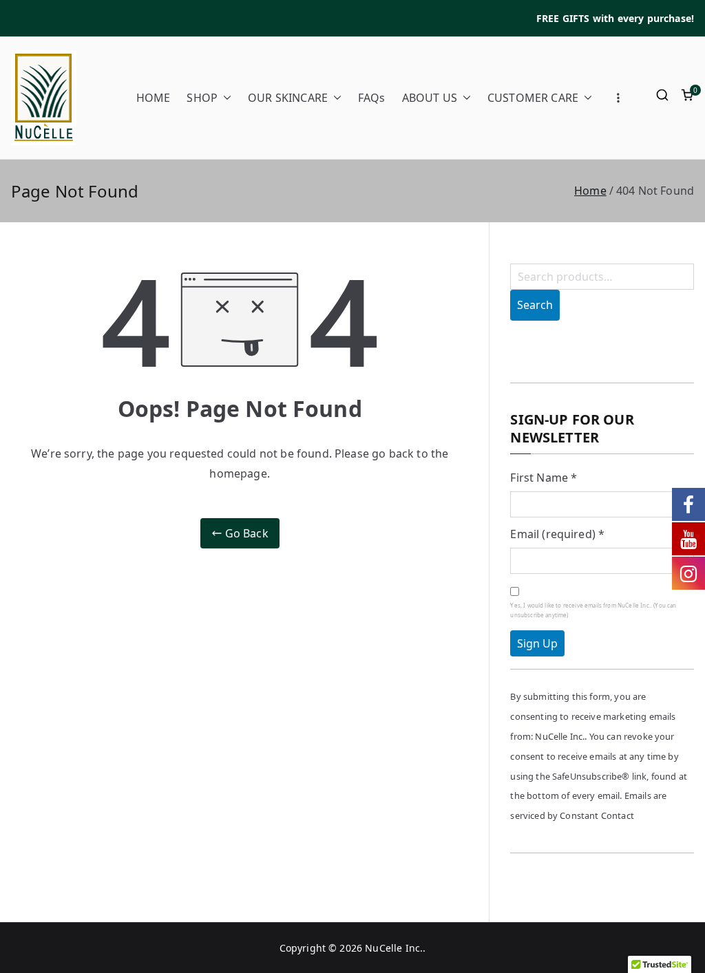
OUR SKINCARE (288, 97)
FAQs (372, 97)
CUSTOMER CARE (532, 97)
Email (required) (557, 534)
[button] (224, 98)
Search (535, 304)
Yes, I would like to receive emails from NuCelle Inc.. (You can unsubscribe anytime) (593, 610)
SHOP (202, 97)
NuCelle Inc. (394, 947)
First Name (543, 477)
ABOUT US (429, 97)
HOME (153, 97)
